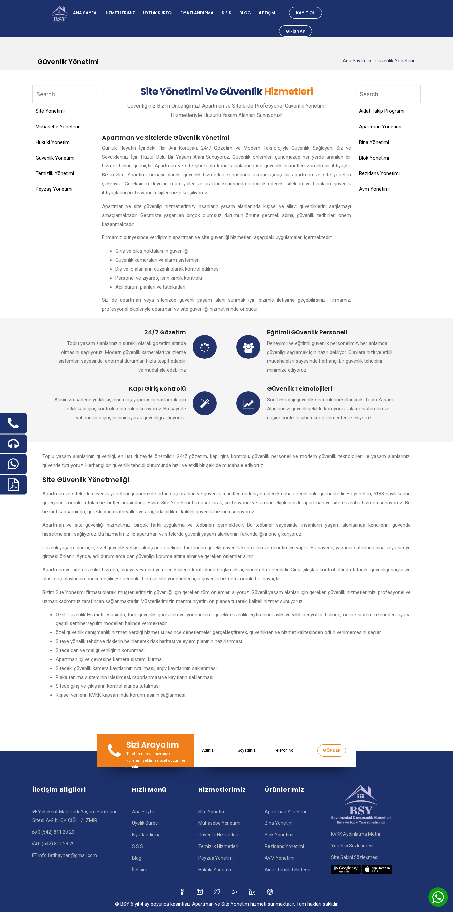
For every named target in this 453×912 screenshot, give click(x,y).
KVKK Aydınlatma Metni (355, 834)
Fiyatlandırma (197, 13)
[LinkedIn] (235, 892)
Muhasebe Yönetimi (57, 127)
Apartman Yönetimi (380, 127)
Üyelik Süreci (157, 13)
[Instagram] (217, 892)
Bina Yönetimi (374, 142)
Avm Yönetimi (374, 189)
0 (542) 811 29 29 (56, 832)
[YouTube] (252, 892)
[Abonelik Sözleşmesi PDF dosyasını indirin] (13, 485)
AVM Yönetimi (279, 858)
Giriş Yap (295, 31)
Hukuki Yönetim (53, 142)
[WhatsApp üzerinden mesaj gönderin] (13, 464)
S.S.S (226, 13)
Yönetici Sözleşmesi (352, 845)
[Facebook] (182, 892)
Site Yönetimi (50, 111)
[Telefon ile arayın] (13, 423)
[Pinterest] (270, 892)
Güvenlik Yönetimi (55, 158)
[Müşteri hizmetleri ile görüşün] (13, 444)
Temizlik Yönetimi (55, 173)
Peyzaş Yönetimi (54, 189)
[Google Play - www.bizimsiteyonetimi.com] (346, 869)
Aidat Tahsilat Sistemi (287, 869)
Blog (245, 13)
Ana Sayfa (85, 13)
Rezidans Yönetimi (379, 173)
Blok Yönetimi (374, 158)
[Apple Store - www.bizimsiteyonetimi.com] (377, 869)
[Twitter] (200, 892)
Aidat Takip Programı (381, 111)
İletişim (267, 13)
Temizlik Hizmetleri (218, 846)
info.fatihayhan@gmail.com (67, 855)
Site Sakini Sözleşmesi (354, 857)
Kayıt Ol (305, 13)
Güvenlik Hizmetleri (218, 834)
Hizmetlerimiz (119, 13)
